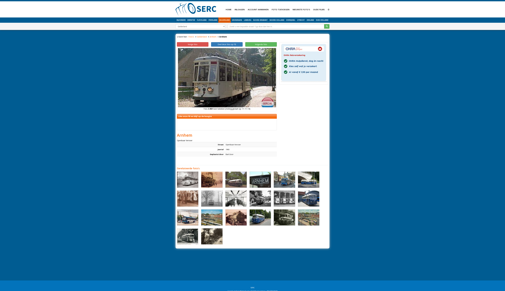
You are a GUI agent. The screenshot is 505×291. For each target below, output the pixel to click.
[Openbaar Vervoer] (187, 180)
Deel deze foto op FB (227, 44)
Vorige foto (192, 44)
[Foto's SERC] (196, 9)
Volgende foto (261, 44)
